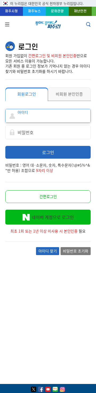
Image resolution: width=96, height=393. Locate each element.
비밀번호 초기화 (75, 250)
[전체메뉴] (6, 24)
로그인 (48, 152)
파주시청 (11, 11)
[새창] (33, 389)
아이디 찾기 (47, 250)
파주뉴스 (34, 11)
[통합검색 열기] (89, 24)
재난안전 (80, 11)
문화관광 (57, 11)
